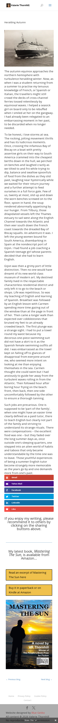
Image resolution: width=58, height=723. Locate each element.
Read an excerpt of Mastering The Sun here (27, 575)
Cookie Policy (40, 696)
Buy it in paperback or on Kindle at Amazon (25, 590)
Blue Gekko (38, 712)
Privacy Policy (24, 696)
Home (11, 696)
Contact (27, 700)
